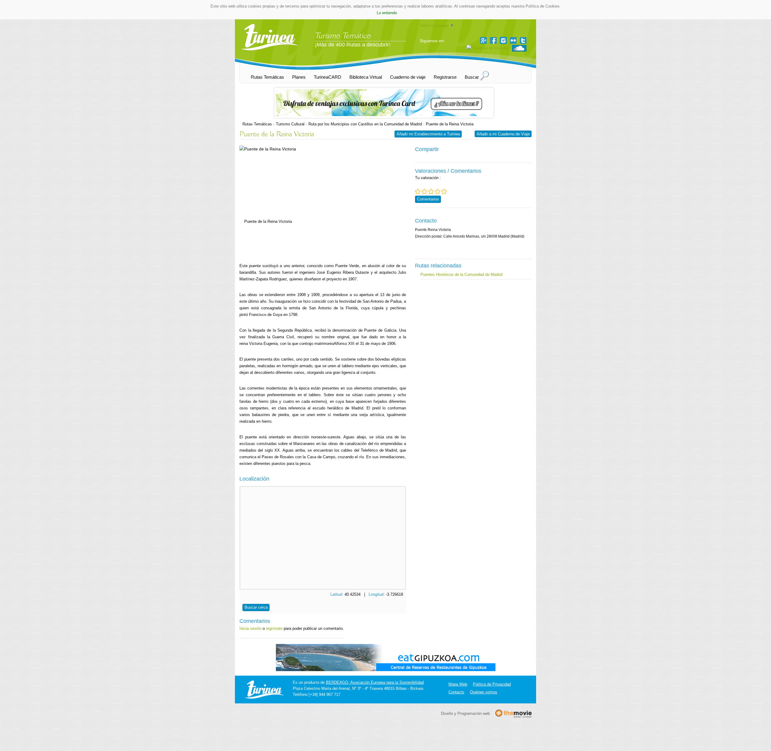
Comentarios (428, 199)
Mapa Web (457, 684)
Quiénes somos (483, 692)
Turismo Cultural (290, 124)
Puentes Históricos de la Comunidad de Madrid (461, 274)
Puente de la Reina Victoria (449, 124)
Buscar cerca (256, 607)
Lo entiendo (387, 13)
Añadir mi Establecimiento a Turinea (428, 134)
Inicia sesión (250, 628)
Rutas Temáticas (257, 124)
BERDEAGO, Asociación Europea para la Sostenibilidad (375, 682)
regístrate (274, 628)
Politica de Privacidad (492, 684)
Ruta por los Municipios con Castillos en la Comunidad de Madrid (365, 124)
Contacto (456, 692)
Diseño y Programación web (465, 713)
